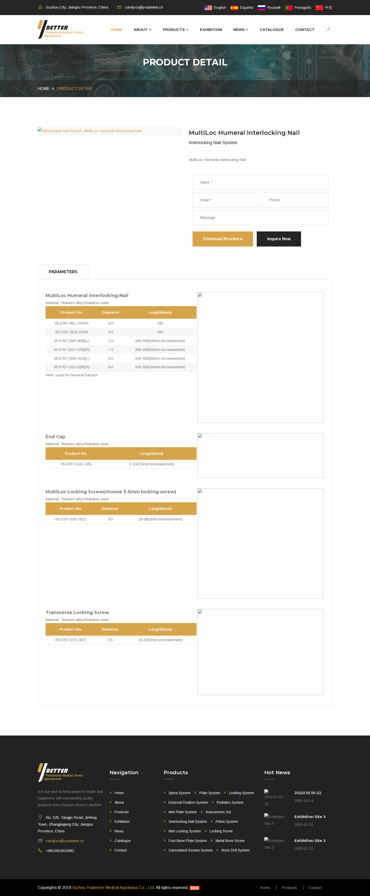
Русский (272, 8)
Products (174, 29)
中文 (327, 8)
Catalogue (272, 29)
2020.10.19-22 (307, 792)
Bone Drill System (235, 850)
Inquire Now (278, 239)
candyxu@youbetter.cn (144, 7)
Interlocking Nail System (188, 822)
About (141, 29)
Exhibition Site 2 (310, 840)
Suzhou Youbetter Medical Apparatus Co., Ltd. (113, 887)
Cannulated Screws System (191, 850)
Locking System (241, 793)
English (219, 8)
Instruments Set (218, 812)
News (239, 29)
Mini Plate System (183, 812)
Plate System (209, 793)
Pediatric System (230, 802)
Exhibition (211, 29)
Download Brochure (222, 239)
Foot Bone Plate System (188, 841)
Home (116, 29)
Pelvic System (227, 822)
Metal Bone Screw (230, 841)
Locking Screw (221, 831)
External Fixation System (188, 802)
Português (301, 8)
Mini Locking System (185, 831)
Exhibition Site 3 (310, 816)
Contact (305, 29)
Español (245, 8)
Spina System (180, 793)
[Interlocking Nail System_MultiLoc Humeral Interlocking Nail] (109, 130)
